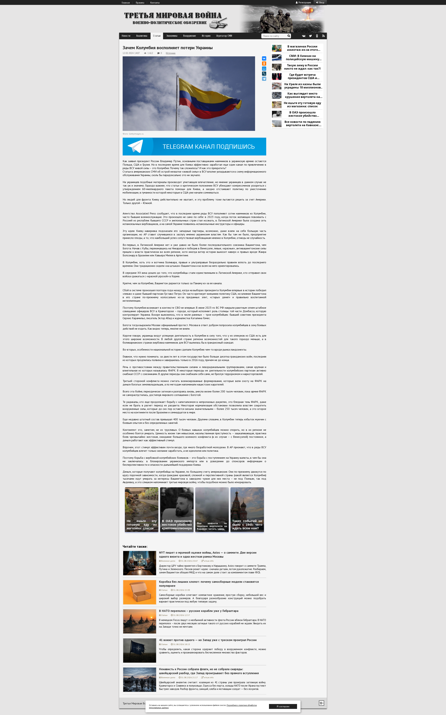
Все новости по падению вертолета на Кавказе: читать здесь (302, 123)
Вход (321, 2)
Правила (140, 3)
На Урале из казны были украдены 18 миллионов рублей (302, 86)
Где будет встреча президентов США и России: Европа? (302, 76)
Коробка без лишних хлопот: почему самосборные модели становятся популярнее (209, 584)
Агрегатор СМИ (224, 35)
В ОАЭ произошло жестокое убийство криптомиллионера (302, 114)
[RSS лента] (323, 36)
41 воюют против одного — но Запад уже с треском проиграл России (208, 640)
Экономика (171, 35)
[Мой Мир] (264, 68)
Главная (126, 3)
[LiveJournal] (264, 74)
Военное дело (168, 561)
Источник (170, 53)
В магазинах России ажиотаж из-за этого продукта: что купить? (302, 48)
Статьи (156, 35)
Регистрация (305, 2)
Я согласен (283, 706)
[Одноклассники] (264, 63)
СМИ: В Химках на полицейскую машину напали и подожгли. (302, 57)
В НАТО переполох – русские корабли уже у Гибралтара (198, 611)
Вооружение (189, 35)
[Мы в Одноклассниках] (317, 36)
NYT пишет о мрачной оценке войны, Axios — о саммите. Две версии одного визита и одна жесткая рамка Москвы (207, 554)
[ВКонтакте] (264, 58)
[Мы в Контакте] (303, 36)
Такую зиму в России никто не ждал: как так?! (302, 67)
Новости (126, 35)
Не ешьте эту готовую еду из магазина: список (302, 104)
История (206, 35)
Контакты (155, 3)
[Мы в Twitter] (310, 36)
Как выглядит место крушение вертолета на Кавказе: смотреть (302, 95)
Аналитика (141, 35)
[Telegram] (264, 79)
